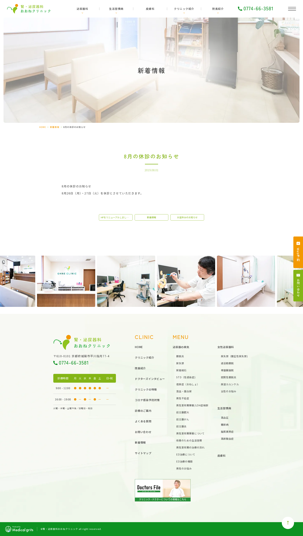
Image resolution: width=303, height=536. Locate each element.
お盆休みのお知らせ (187, 217)
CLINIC (144, 337)
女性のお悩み (228, 391)
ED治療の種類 (184, 461)
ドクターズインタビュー (150, 379)
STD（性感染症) (185, 377)
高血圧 (225, 417)
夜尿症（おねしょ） (187, 384)
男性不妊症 (182, 398)
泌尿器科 (82, 9)
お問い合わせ (143, 432)
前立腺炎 (181, 426)
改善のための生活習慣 (189, 440)
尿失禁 (180, 363)
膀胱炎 (180, 356)
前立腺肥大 (182, 412)
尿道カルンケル (230, 384)
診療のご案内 (143, 410)
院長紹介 (218, 9)
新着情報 (54, 126)
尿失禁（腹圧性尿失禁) (234, 356)
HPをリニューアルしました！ (116, 217)
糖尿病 (225, 424)
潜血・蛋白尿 (184, 391)
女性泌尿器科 (225, 347)
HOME (42, 126)
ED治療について (185, 454)
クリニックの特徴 (146, 389)
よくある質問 (143, 421)
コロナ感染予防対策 (147, 400)
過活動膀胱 (227, 363)
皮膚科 (150, 9)
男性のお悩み (184, 468)
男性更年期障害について (190, 433)
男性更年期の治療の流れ (190, 447)
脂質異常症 (227, 431)
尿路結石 (181, 370)
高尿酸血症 (227, 438)
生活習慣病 (116, 9)
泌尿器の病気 (181, 347)
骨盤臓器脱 (227, 370)
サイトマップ (143, 453)
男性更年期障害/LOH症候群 (192, 405)
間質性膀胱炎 (228, 377)
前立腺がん (182, 419)
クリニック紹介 (184, 9)
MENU (181, 337)
